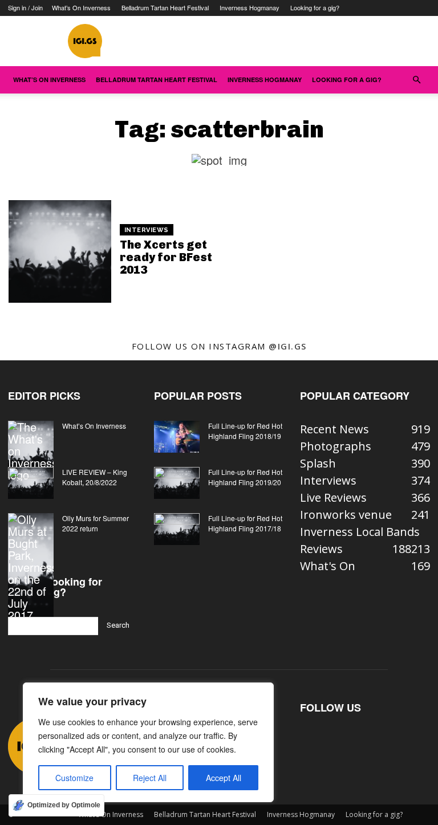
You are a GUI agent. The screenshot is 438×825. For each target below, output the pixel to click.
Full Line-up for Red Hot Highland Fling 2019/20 (245, 477)
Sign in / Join (25, 7)
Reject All (150, 777)
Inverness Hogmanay (249, 7)
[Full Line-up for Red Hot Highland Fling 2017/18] (177, 529)
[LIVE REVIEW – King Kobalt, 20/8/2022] (31, 483)
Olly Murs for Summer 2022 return (95, 523)
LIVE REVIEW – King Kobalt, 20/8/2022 (94, 477)
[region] (148, 742)
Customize (74, 777)
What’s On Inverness (81, 7)
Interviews (146, 230)
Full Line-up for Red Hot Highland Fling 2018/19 (245, 431)
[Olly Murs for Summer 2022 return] (31, 567)
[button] (416, 79)
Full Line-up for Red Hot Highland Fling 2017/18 (245, 523)
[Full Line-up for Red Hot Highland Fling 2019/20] (177, 483)
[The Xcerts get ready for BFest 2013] (60, 251)
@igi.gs (288, 346)
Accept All (223, 777)
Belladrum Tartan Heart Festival (165, 7)
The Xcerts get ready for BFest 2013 (166, 257)
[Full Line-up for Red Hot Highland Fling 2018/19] (177, 437)
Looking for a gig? (314, 7)
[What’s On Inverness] (31, 451)
